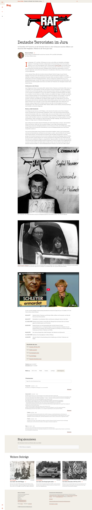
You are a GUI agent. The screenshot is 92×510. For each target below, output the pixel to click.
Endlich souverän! (33, 349)
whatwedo (30, 503)
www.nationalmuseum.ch (22, 501)
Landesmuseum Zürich (53, 495)
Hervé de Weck (13, 480)
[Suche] (2, 2)
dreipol (21, 503)
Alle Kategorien (60, 370)
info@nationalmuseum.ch (22, 500)
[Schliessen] (77, 1)
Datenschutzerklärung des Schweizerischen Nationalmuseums (59, 501)
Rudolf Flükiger (58, 65)
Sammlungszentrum (59, 496)
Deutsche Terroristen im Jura (35, 358)
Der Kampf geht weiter (34, 352)
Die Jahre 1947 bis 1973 (34, 346)
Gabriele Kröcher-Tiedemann (23, 265)
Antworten (69, 389)
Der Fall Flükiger (32, 355)
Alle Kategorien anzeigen (53, 503)
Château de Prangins (60, 495)
